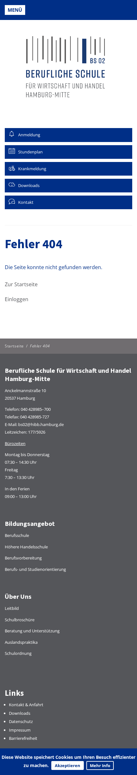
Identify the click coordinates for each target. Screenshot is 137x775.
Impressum (20, 730)
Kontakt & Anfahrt (26, 704)
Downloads (19, 713)
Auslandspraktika (21, 642)
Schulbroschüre (19, 620)
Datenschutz (21, 721)
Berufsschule (17, 535)
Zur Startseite (21, 284)
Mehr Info (100, 765)
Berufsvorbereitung (23, 558)
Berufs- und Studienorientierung (35, 569)
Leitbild (12, 608)
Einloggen (16, 299)
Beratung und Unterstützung (32, 631)
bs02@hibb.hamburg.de (41, 424)
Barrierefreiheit (23, 738)
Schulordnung (18, 653)
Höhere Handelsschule (26, 547)
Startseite (14, 346)
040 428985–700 (36, 409)
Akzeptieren (67, 765)
